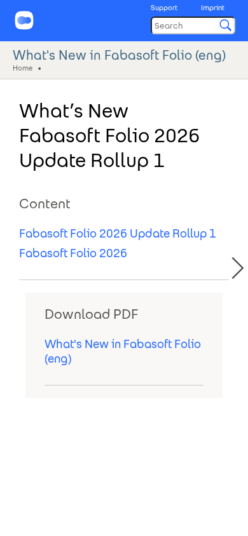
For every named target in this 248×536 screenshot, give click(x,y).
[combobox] (193, 25)
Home (22, 67)
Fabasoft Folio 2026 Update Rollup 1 (117, 233)
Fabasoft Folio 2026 (73, 253)
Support (164, 7)
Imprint (212, 7)
